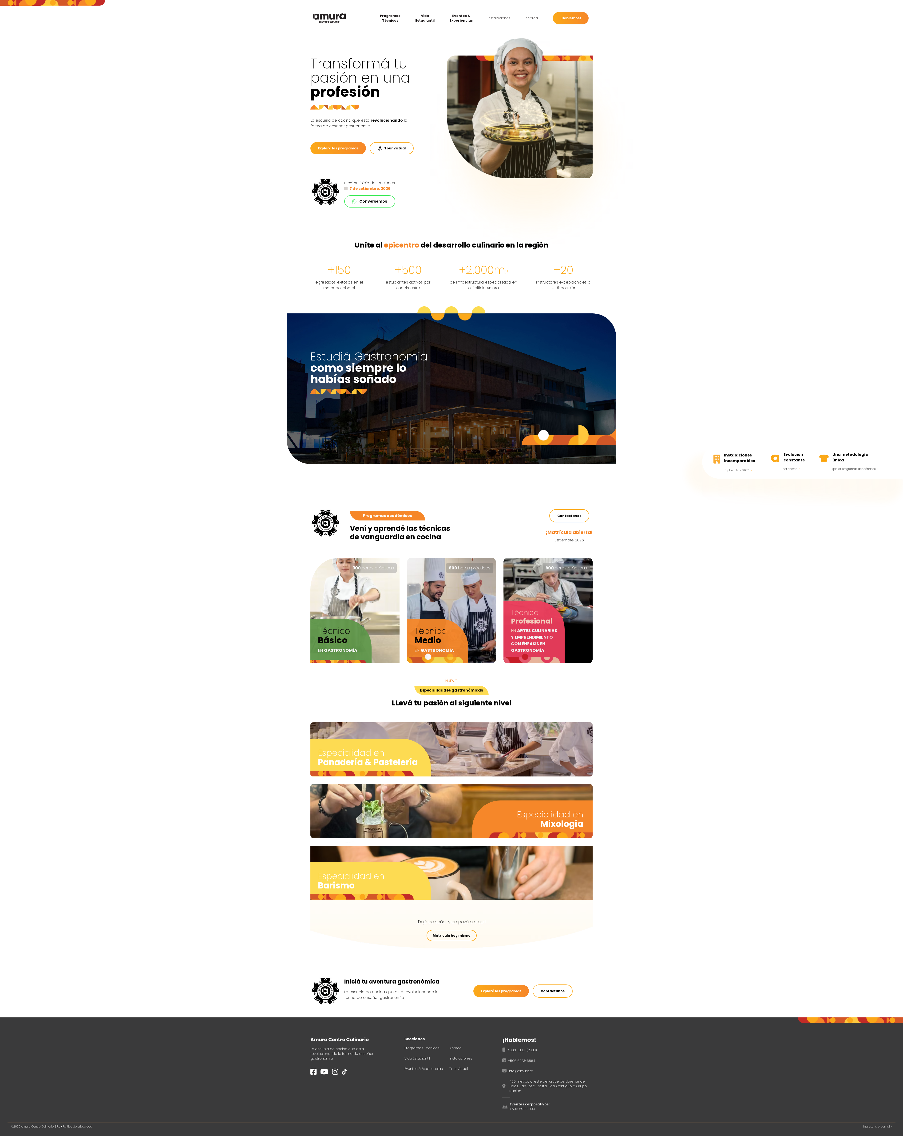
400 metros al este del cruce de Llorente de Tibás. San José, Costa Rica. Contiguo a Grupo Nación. (548, 1086)
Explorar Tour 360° (737, 470)
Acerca (532, 18)
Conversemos (373, 201)
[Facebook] (313, 1074)
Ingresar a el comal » (877, 1126)
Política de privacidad (77, 1126)
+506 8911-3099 (522, 1109)
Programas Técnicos (390, 18)
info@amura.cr (520, 1071)
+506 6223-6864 (521, 1060)
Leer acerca (789, 469)
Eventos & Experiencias (461, 18)
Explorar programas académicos (853, 469)
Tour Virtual (458, 1068)
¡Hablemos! (570, 18)
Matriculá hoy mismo (452, 935)
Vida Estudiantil (425, 18)
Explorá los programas (338, 148)
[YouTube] (324, 1074)
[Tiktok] (344, 1074)
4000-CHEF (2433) (522, 1050)
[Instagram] (335, 1074)
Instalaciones (499, 18)
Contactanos (569, 515)
